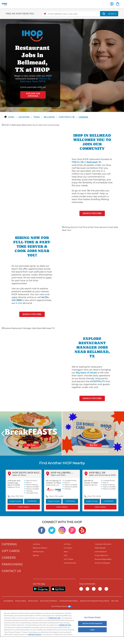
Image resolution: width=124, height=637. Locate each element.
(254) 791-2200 (94, 496)
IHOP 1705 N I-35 (67, 117)
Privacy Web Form (101, 555)
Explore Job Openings (33, 94)
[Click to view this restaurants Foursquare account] (72, 530)
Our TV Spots (68, 559)
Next (121, 433)
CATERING (9, 544)
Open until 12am (58, 475)
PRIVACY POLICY (34, 634)
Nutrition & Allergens (102, 563)
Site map (114, 601)
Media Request (100, 548)
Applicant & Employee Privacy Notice (94, 601)
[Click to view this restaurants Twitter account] (51, 530)
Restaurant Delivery (40, 548)
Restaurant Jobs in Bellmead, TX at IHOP (32, 58)
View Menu (23, 507)
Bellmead (49, 117)
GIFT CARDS (11, 551)
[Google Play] (41, 588)
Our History (68, 548)
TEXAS (37, 117)
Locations (24, 117)
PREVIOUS (3, 433)
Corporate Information (103, 544)
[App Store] (58, 588)
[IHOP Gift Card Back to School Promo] (93, 433)
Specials (36, 555)
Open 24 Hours (19, 475)
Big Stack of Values (86, 372)
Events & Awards (70, 563)
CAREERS (9, 557)
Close (92, 630)
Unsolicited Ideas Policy (68, 601)
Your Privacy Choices (59, 606)
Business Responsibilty (103, 559)
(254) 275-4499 (56, 496)
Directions (15, 501)
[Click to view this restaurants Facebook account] (41, 530)
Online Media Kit (101, 552)
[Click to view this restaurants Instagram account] (62, 530)
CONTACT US (11, 571)
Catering (32, 501)
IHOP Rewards (38, 552)
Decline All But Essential (92, 623)
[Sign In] (112, 4)
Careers (83, 117)
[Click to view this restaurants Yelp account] (82, 530)
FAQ (65, 555)
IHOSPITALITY (97, 381)
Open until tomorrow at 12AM (102, 475)
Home (11, 117)
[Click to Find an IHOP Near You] (45, 14)
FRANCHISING (12, 564)
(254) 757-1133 (17, 496)
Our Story (67, 544)
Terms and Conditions (48, 601)
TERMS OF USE (54, 618)
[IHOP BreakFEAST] (31, 433)
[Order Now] (118, 4)
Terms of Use (33, 601)
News (66, 552)
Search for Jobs (92, 213)
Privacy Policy (20, 601)
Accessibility (8, 601)
